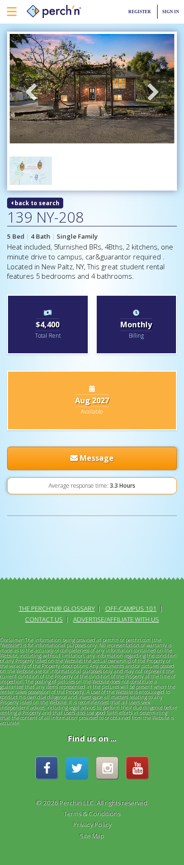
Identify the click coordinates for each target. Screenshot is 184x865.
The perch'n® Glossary (57, 608)
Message (96, 458)
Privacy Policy (92, 824)
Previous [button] (30, 92)
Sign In (170, 11)
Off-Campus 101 (131, 608)
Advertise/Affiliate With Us (116, 619)
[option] (92, 89)
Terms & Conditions (92, 813)
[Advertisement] (48, 554)
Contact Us (44, 619)
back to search (36, 203)
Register (139, 11)
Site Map (92, 836)
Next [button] (153, 92)
